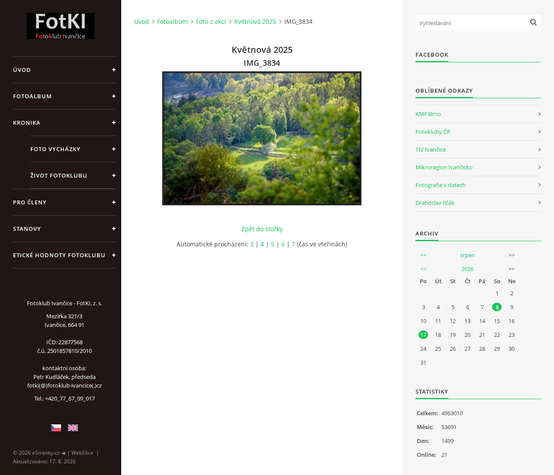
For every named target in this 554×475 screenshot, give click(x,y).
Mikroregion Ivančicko (444, 167)
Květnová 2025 (255, 21)
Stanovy (27, 229)
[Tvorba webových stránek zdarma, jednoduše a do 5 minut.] (64, 453)
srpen (467, 255)
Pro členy (30, 202)
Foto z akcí (211, 21)
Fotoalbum (32, 96)
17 (423, 335)
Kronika (27, 122)
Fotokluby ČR (433, 132)
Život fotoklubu (58, 175)
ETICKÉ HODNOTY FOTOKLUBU (59, 255)
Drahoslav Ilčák (435, 203)
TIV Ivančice (431, 149)
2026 (467, 269)
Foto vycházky (55, 149)
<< (423, 255)
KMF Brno (428, 114)
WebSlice (82, 452)
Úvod (22, 70)
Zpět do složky (262, 229)
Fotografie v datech (441, 185)
